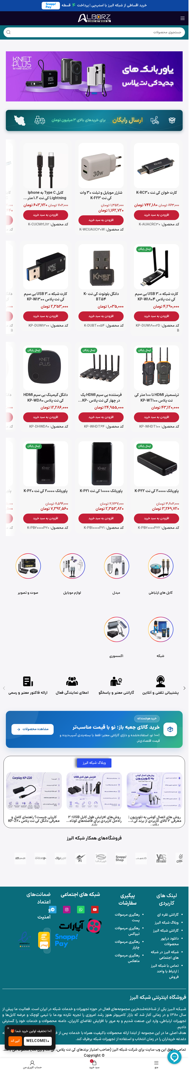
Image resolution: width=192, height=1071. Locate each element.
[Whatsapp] (81, 909)
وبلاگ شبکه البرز (167, 922)
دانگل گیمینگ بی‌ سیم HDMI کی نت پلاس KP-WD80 (45, 397)
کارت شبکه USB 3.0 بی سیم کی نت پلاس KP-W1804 (156, 296)
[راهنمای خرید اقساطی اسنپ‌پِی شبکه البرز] (66, 940)
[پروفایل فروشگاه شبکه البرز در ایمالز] (44, 940)
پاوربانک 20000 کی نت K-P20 (45, 491)
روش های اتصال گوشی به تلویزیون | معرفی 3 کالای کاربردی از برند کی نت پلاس (154, 821)
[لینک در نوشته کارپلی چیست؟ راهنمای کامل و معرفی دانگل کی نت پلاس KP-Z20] (34, 791)
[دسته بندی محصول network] (160, 637)
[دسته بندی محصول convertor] (116, 573)
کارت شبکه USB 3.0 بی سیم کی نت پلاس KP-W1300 (45, 296)
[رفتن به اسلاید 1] (103, 93)
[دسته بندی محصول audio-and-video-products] (28, 573)
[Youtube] (95, 909)
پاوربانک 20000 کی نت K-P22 (157, 491)
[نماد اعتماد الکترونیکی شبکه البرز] (24, 940)
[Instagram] (66, 909)
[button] (156, 215)
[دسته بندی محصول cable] (160, 573)
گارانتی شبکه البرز (166, 930)
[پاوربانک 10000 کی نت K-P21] (101, 463)
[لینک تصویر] (80, 926)
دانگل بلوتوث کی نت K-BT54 (101, 296)
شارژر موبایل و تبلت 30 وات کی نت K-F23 (101, 195)
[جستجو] (8, 32)
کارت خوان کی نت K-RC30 (156, 193)
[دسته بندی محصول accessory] (116, 637)
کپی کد (15, 1041)
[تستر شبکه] (94, 76)
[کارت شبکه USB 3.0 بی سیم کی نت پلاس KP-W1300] (45, 266)
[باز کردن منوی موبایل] (182, 18)
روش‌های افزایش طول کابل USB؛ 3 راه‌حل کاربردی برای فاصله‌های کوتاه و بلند (94, 821)
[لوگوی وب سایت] (94, 18)
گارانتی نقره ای (168, 915)
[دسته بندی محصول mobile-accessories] (72, 573)
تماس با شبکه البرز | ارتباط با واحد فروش (165, 971)
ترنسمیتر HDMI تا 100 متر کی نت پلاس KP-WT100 (156, 397)
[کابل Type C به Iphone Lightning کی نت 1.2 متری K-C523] (45, 165)
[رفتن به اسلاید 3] (86, 93)
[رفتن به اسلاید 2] (94, 93)
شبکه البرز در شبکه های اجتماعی (165, 955)
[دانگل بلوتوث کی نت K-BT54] (101, 266)
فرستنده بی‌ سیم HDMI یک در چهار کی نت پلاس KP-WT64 (101, 400)
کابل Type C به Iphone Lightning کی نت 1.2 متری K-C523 (45, 198)
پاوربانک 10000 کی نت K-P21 (101, 491)
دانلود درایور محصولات (170, 941)
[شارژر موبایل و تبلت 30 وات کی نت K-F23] (101, 165)
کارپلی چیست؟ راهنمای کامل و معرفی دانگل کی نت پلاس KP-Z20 (33, 819)
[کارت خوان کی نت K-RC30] (156, 165)
